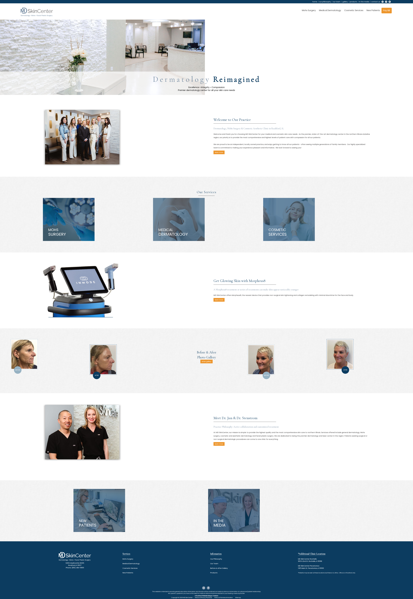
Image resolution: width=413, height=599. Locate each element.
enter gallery (206, 361)
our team (336, 2)
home (314, 2)
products (353, 2)
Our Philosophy (216, 559)
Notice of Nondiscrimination (223, 597)
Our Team (214, 563)
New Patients (373, 10)
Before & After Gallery (219, 568)
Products (213, 573)
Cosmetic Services (353, 10)
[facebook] (386, 2)
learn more (219, 152)
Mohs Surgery (309, 10)
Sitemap (238, 597)
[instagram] (382, 2)
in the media (364, 2)
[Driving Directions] (390, 2)
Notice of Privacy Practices (203, 597)
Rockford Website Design (204, 596)
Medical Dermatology (330, 10)
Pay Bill (386, 10)
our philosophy (325, 2)
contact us (375, 2)
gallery (345, 2)
